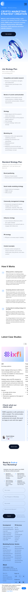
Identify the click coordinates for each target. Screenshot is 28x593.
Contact (4, 580)
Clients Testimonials (7, 577)
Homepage (4, 7)
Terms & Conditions (7, 583)
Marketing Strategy (7, 555)
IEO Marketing (18, 553)
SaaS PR (16, 539)
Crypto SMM (5, 539)
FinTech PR (17, 538)
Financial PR (17, 536)
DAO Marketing (18, 557)
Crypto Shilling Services (8, 553)
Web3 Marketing (18, 546)
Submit (9, 516)
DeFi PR (16, 533)
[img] (19, 582)
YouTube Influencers (7, 550)
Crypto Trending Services (8, 557)
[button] (23, 582)
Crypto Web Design (7, 538)
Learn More (10, 591)
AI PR (16, 541)
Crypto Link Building (7, 533)
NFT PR (16, 527)
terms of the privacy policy (21, 516)
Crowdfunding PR (18, 534)
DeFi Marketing (18, 550)
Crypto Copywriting (7, 534)
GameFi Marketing (19, 560)
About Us (5, 573)
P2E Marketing (18, 562)
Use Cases (5, 575)
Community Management (8, 529)
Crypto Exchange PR (19, 531)
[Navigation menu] (25, 4)
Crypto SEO (5, 531)
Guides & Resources (7, 579)
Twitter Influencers (6, 551)
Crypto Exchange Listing (8, 527)
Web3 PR (17, 529)
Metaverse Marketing (19, 548)
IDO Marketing (18, 551)
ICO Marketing (18, 558)
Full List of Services (7, 560)
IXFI (2, 364)
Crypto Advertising (7, 558)
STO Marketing (18, 555)
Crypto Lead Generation (8, 536)
